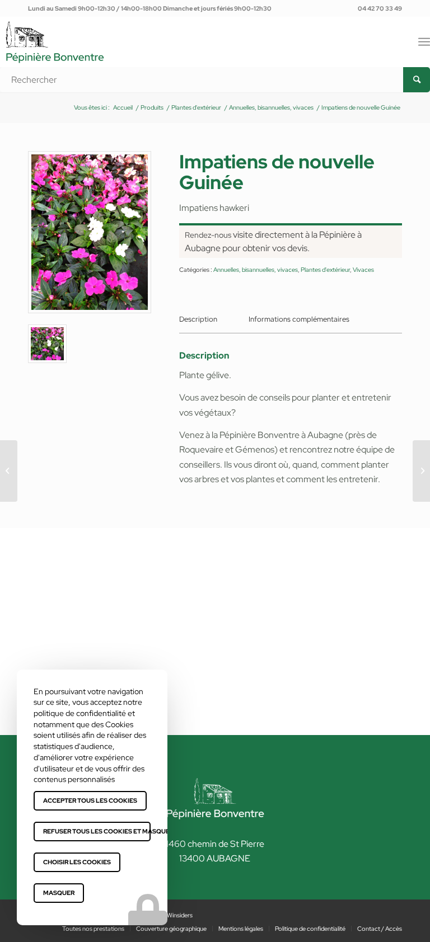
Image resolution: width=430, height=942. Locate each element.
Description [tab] (198, 319)
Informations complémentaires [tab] (299, 319)
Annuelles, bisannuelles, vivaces (255, 270)
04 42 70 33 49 (380, 8)
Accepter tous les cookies (90, 800)
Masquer (58, 893)
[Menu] (424, 42)
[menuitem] (377, 8)
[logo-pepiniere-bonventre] (55, 54)
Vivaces (363, 270)
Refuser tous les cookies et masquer (97, 831)
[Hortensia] (8, 471)
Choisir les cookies (77, 862)
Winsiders (180, 915)
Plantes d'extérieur (325, 270)
